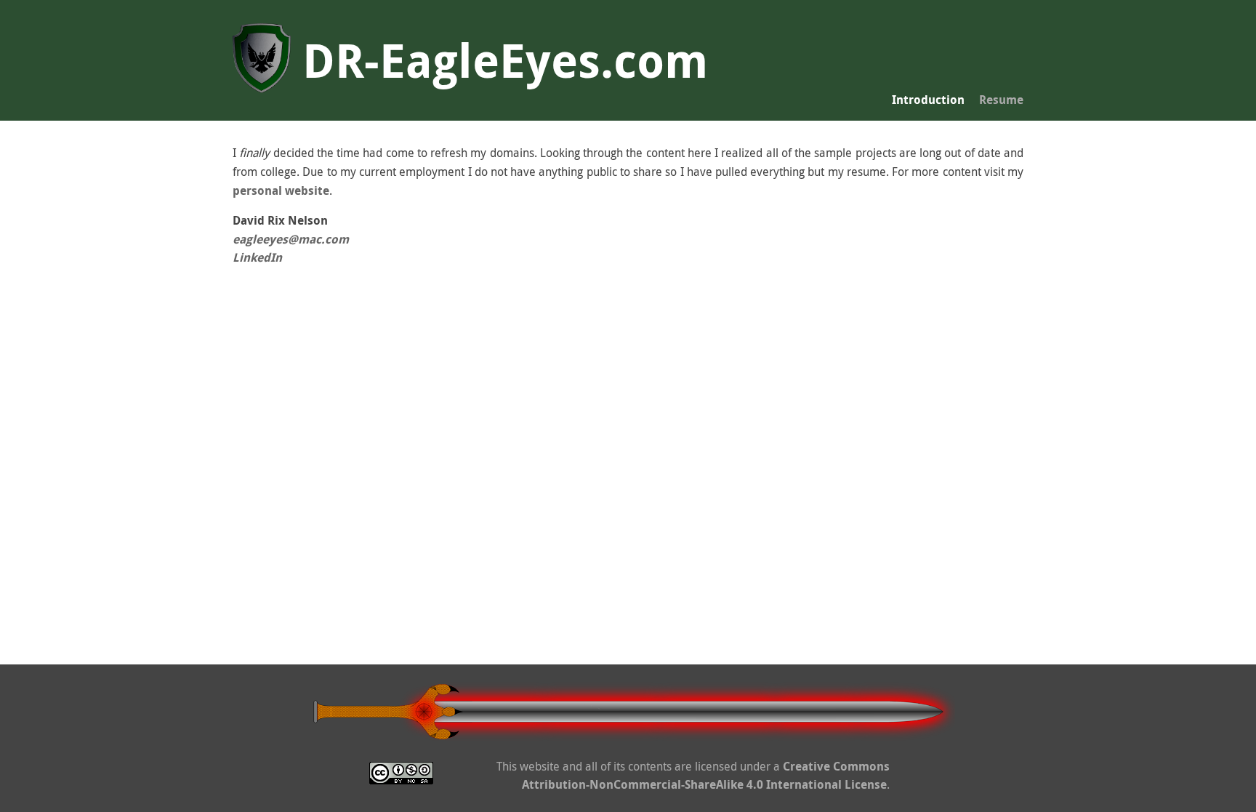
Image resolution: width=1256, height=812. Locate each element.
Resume (1001, 100)
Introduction (928, 100)
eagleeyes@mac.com (291, 239)
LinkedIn (257, 257)
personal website (281, 190)
